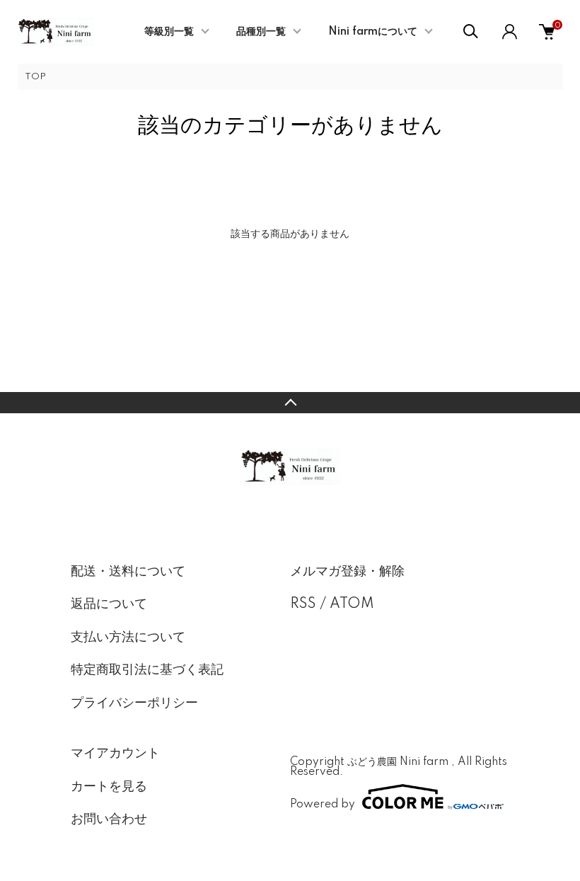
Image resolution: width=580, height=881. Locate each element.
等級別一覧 (169, 32)
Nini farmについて (372, 32)
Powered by (322, 804)
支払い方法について (128, 637)
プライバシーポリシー (134, 703)
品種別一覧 (261, 32)
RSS (303, 604)
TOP (35, 76)
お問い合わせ (109, 819)
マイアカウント (115, 754)
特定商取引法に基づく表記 (147, 670)
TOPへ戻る (290, 402)
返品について (109, 604)
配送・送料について (128, 572)
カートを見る (109, 787)
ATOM (352, 604)
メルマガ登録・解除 (347, 572)
